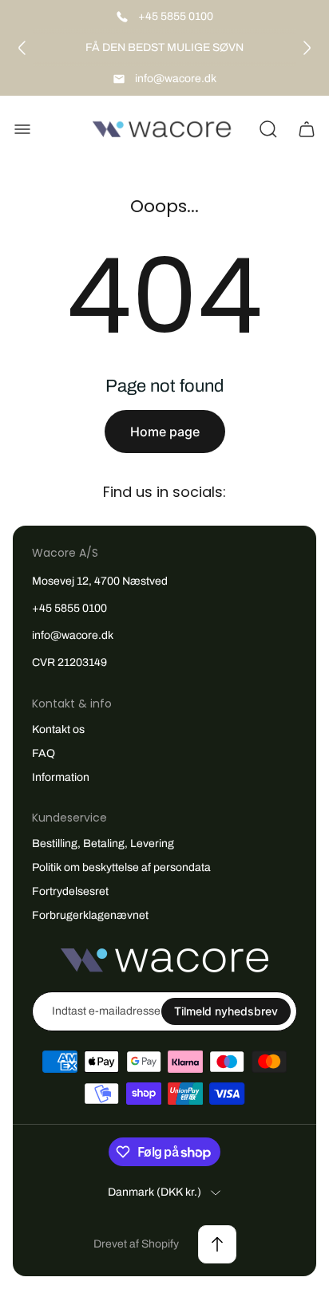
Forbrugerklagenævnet (90, 915)
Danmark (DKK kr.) (154, 1192)
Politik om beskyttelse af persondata (121, 867)
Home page (165, 432)
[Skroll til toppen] (217, 1244)
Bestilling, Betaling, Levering (103, 843)
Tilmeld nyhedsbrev (226, 1011)
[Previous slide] (22, 47)
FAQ (43, 753)
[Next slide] (306, 47)
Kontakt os (58, 729)
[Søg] (268, 129)
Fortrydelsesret (70, 891)
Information (60, 777)
